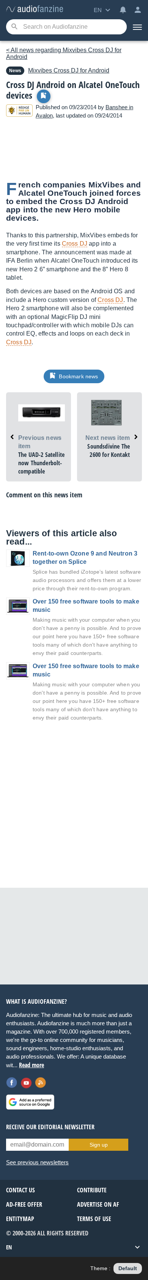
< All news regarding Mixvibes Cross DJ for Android (63, 53)
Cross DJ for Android (68, 70)
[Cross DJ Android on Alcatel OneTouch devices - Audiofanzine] (34, 9)
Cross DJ (74, 243)
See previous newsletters (37, 1162)
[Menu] (137, 27)
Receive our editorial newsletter (50, 1127)
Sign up (99, 1145)
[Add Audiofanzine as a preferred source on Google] (30, 1102)
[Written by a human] (19, 111)
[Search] (14, 27)
